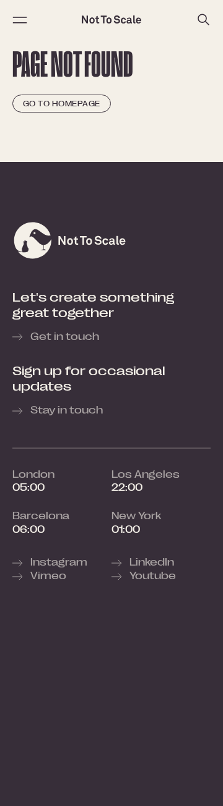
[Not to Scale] (111, 19)
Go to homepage (61, 104)
